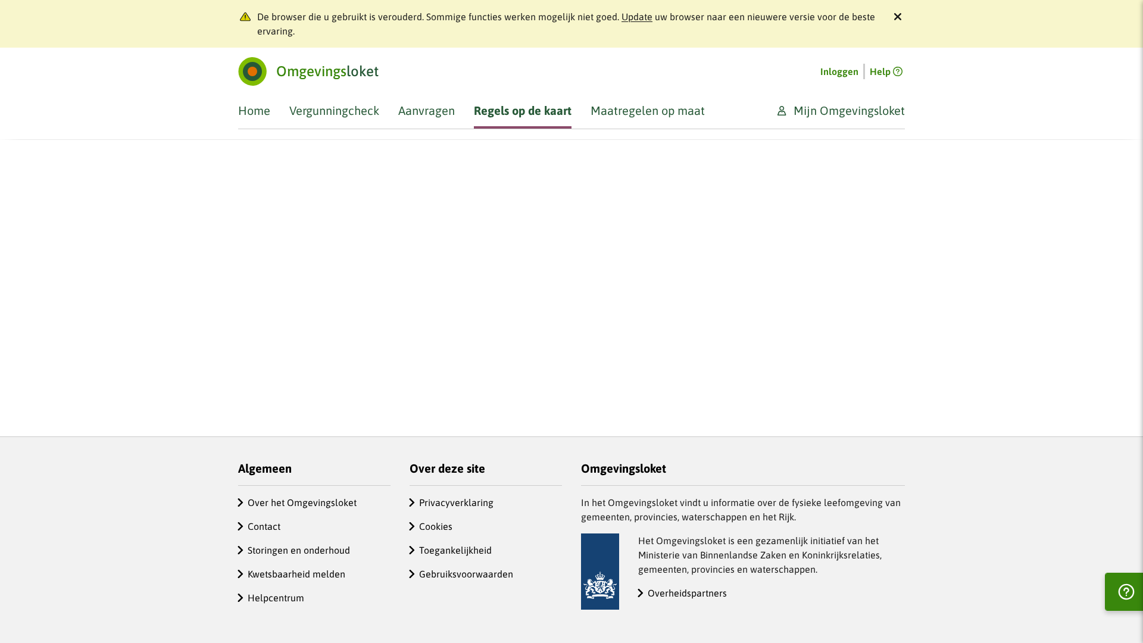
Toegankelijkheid (455, 550)
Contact (264, 526)
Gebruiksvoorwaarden (466, 574)
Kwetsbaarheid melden (296, 574)
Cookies (435, 526)
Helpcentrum (276, 597)
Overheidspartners (687, 593)
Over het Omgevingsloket (302, 502)
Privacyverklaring (456, 502)
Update (637, 16)
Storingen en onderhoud (299, 550)
